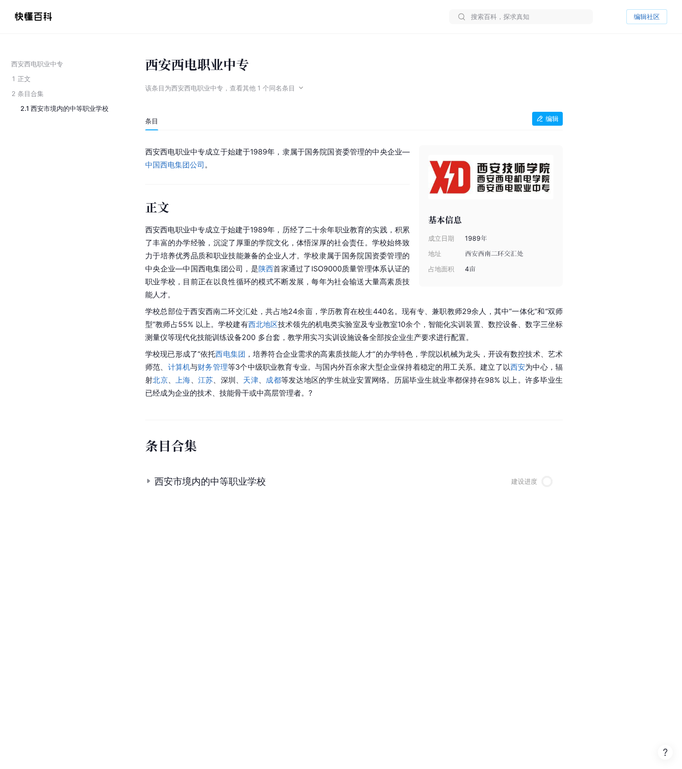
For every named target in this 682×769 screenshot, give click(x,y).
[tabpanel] (354, 270)
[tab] (151, 121)
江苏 (205, 379)
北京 (160, 379)
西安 (517, 367)
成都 (273, 379)
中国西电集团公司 (175, 164)
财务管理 (213, 367)
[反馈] (665, 752)
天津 (250, 379)
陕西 (266, 268)
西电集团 (230, 354)
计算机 (179, 367)
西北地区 (263, 324)
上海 (183, 379)
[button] (354, 478)
